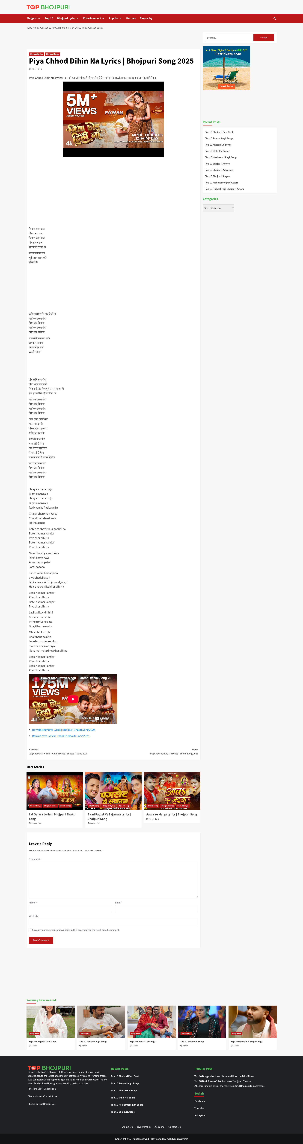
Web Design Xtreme (177, 1138)
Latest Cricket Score (46, 1096)
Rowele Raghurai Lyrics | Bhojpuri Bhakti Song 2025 (63, 729)
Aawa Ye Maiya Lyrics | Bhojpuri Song (171, 814)
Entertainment (92, 18)
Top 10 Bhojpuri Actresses (219, 169)
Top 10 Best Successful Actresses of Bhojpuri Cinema (222, 1081)
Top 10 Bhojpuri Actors (217, 163)
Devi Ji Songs (65, 806)
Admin (34, 69)
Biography (146, 18)
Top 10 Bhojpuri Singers (217, 176)
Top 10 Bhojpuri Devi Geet (219, 132)
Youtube (199, 1108)
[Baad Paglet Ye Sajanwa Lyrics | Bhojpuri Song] (113, 791)
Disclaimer (159, 1126)
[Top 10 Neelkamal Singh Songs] (253, 1022)
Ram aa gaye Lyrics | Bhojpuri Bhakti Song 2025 (60, 736)
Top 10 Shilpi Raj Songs (217, 150)
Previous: (58, 751)
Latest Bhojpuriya (45, 1103)
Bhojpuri (32, 18)
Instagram (199, 1115)
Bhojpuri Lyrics (66, 18)
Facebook (199, 1101)
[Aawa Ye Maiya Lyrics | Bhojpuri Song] (172, 791)
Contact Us (174, 1126)
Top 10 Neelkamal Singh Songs (221, 157)
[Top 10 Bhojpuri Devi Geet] (51, 1022)
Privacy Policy (143, 1126)
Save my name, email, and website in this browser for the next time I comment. (76, 929)
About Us (127, 1126)
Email (118, 902)
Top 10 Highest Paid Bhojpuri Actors (224, 188)
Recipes (131, 18)
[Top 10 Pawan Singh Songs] (101, 1022)
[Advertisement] (113, 40)
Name (33, 902)
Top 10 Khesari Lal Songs (218, 144)
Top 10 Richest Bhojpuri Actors (221, 182)
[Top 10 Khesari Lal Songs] (152, 1022)
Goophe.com (50, 1088)
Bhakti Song (35, 806)
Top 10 (49, 18)
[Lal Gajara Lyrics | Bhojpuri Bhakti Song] (55, 791)
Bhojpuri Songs (52, 54)
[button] (275, 18)
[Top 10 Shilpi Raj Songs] (202, 1022)
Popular (114, 18)
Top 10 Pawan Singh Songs (219, 138)
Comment (35, 859)
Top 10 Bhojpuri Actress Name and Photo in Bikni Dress (224, 1076)
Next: (173, 751)
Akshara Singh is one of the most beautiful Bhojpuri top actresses (229, 1085)
